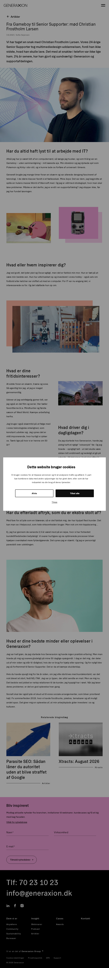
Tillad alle (74, 493)
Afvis (34, 493)
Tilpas (54, 502)
